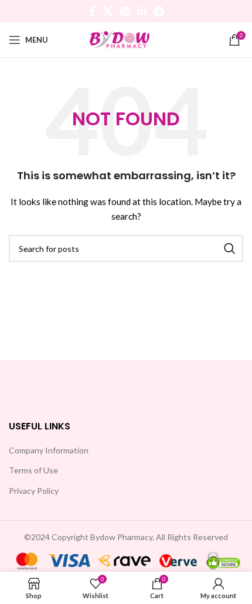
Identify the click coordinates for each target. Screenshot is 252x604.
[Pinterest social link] (125, 11)
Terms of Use (33, 470)
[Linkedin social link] (142, 11)
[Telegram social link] (158, 11)
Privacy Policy (34, 491)
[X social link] (108, 11)
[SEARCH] (229, 248)
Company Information (48, 450)
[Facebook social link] (92, 11)
